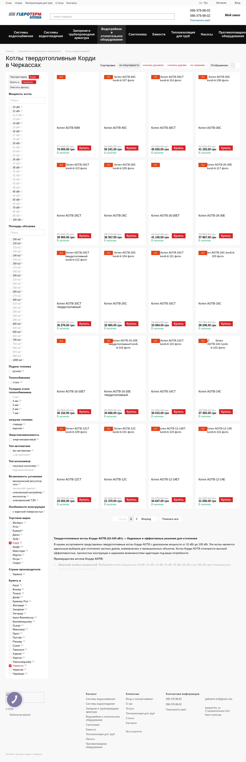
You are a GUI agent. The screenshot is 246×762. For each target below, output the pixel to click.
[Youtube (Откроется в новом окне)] (96, 2)
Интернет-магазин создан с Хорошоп (24, 754)
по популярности (129, 65)
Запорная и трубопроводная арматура (82, 34)
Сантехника (138, 34)
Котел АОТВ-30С (210, 127)
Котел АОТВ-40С (115, 127)
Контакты (71, 3)
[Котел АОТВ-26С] (123, 187)
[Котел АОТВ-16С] (218, 275)
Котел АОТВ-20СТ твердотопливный (69, 305)
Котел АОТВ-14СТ (163, 391)
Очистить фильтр (19, 87)
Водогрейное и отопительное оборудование (111, 34)
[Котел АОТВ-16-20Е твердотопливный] (123, 363)
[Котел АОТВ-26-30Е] (218, 187)
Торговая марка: (18, 77)
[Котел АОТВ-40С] (123, 99)
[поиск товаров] (172, 16)
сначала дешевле (153, 65)
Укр (200, 3)
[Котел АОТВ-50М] (76, 99)
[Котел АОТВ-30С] (218, 99)
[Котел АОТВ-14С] (218, 363)
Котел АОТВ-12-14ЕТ (165, 479)
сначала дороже (176, 65)
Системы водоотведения (51, 34)
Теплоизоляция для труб (38, 3)
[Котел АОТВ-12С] (123, 451)
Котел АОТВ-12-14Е (212, 479)
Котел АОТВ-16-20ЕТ (71, 391)
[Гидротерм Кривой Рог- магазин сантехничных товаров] (25, 697)
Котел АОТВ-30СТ (163, 127)
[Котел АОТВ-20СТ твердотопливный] (76, 275)
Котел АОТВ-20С (115, 303)
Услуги (18, 3)
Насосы (207, 34)
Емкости (158, 34)
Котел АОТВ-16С (210, 303)
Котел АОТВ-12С (115, 479)
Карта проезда (213, 714)
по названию (197, 65)
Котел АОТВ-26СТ (69, 215)
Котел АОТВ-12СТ (69, 479)
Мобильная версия (20, 714)
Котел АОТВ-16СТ (163, 303)
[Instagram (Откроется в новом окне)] (82, 2)
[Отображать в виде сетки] (232, 65)
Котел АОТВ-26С (115, 215)
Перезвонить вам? (200, 20)
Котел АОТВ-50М (68, 127)
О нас (9, 3)
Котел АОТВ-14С (210, 391)
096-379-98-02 (200, 10)
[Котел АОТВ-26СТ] (76, 187)
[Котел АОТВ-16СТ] (170, 275)
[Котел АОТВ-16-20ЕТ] (76, 363)
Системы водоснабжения (21, 34)
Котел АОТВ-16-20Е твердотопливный (117, 393)
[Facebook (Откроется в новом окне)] (91, 2)
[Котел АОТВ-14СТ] (170, 363)
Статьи (59, 3)
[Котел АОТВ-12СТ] (76, 451)
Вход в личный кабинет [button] (139, 699)
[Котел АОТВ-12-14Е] (218, 451)
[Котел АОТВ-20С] (123, 275)
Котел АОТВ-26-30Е (212, 215)
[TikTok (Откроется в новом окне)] (86, 2)
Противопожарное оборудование (96, 745)
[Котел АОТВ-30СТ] (170, 99)
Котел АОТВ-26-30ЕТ (165, 215)
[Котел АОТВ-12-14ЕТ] (170, 451)
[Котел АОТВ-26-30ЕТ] (170, 187)
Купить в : (15, 82)
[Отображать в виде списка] (237, 65)
